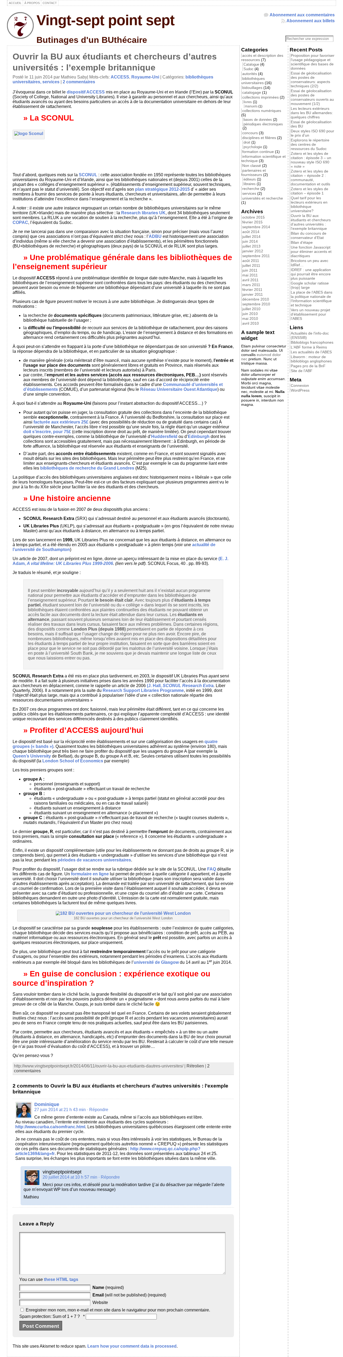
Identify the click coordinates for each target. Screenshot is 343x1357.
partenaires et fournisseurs (253, 172)
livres (248, 102)
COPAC (20, 222)
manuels (251, 106)
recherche (250, 188)
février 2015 (252, 222)
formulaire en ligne (90, 874)
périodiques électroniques (263, 124)
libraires (250, 184)
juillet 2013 (251, 246)
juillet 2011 (251, 265)
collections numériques (261, 110)
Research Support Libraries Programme (143, 690)
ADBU (155, 236)
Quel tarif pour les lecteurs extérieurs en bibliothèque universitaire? (309, 204)
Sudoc (248, 69)
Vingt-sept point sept (105, 20)
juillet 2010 (251, 309)
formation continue (258, 151)
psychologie (253, 147)
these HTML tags (61, 1279)
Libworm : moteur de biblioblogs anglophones (311, 359)
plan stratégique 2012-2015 (163, 189)
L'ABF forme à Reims (309, 347)
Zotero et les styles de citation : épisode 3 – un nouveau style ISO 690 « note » (311, 159)
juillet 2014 (251, 236)
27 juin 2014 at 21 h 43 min (60, 1109)
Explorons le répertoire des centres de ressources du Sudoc (310, 144)
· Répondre (97, 1109)
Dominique (46, 1104)
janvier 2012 (252, 251)
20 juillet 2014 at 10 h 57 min (70, 1177)
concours (250, 133)
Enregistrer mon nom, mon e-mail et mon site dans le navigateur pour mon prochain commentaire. (118, 1310)
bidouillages (252, 87)
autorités (249, 74)
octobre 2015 (253, 217)
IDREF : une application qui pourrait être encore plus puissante (311, 274)
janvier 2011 (252, 294)
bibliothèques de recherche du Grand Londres (87, 468)
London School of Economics (72, 761)
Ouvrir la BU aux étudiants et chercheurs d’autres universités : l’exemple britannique (311, 222)
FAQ (211, 869)
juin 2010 (250, 314)
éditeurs (250, 179)
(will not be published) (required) (129, 1295)
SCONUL (88, 175)
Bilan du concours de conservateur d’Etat (308, 235)
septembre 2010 (256, 304)
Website (100, 1302)
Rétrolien (195, 1066)
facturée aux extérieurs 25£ (60, 422)
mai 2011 (250, 275)
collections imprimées (260, 97)
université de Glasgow (156, 962)
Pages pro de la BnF (308, 366)
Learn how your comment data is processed (132, 1346)
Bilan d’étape (302, 242)
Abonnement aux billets (310, 20)
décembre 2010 (255, 299)
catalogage (251, 92)
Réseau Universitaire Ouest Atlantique (178, 389)
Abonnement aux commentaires (302, 15)
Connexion (300, 385)
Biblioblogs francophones (312, 342)
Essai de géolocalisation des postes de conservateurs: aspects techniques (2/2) (311, 79)
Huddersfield (164, 436)
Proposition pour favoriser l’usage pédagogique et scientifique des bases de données (312, 61)
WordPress (300, 390)
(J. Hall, (155, 685)
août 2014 (250, 232)
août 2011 (250, 260)
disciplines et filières (259, 138)
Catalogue (251, 64)
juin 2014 (250, 241)
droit (247, 142)
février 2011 (252, 289)
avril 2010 (250, 323)
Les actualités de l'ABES (311, 352)
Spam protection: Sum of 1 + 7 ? (49, 1316)
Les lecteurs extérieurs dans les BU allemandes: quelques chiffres (312, 112)
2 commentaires (79, 82)
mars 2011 (251, 285)
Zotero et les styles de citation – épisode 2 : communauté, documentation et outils (310, 177)
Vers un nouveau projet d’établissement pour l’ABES (310, 314)
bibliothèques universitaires (253, 80)
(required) (108, 1287)
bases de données (258, 120)
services (50, 82)
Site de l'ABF (301, 371)
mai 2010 (250, 318)
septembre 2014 (256, 227)
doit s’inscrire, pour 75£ (47, 431)
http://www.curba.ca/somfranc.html (50, 1126)
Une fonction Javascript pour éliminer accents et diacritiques (311, 251)
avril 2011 (250, 280)
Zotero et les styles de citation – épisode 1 (309, 191)
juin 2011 (250, 270)
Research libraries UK (143, 213)
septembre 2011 (256, 256)
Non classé (251, 165)
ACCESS (120, 77)
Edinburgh (199, 436)
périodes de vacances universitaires (94, 860)
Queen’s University (32, 756)
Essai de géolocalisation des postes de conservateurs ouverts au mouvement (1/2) (312, 97)
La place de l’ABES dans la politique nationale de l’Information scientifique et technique (311, 298)
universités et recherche (262, 198)
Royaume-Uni (145, 77)
